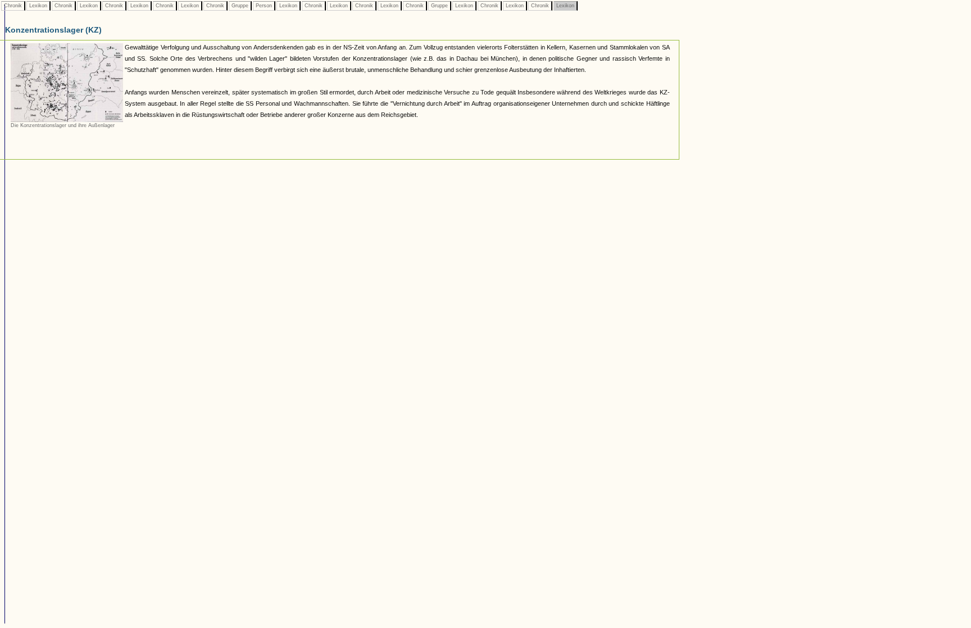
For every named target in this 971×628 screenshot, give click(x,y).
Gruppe (240, 5)
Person (264, 5)
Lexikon (38, 5)
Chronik (13, 5)
